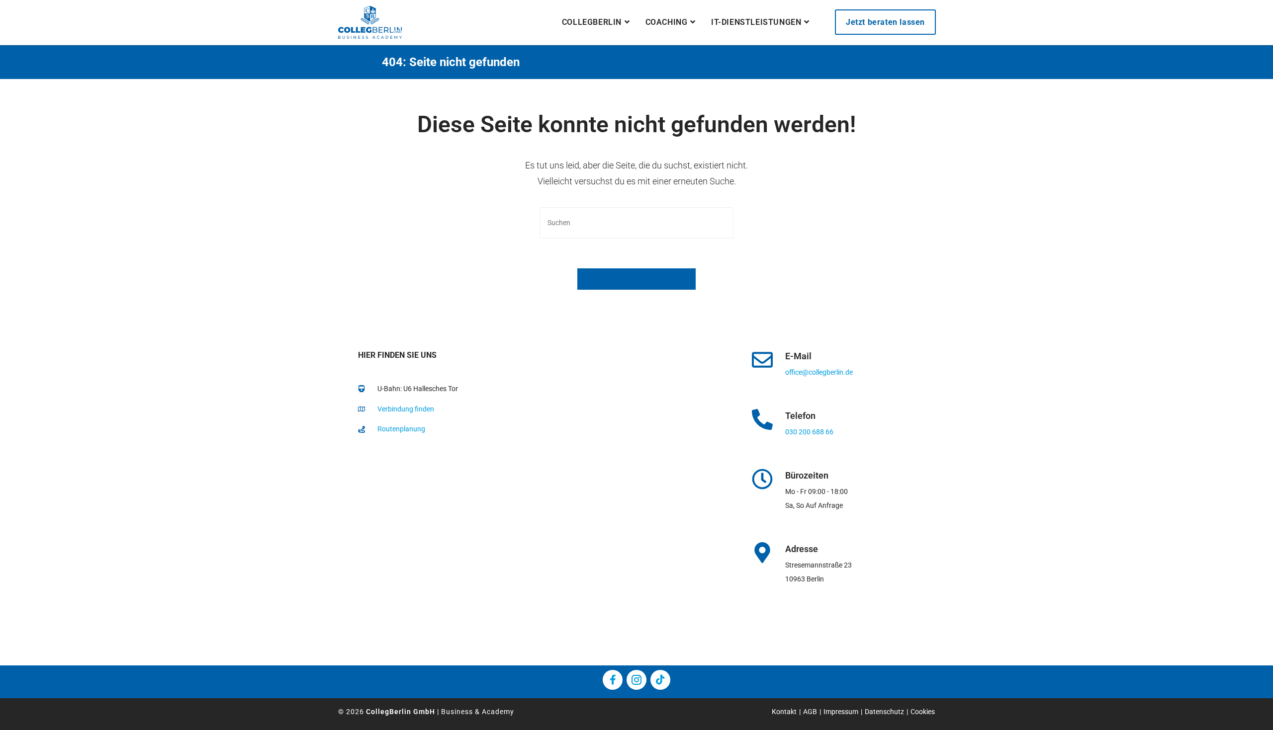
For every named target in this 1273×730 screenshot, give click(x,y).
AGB (810, 712)
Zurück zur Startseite (636, 279)
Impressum (840, 712)
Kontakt (784, 712)
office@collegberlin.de (819, 372)
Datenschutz (884, 712)
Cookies (922, 712)
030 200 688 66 (809, 432)
